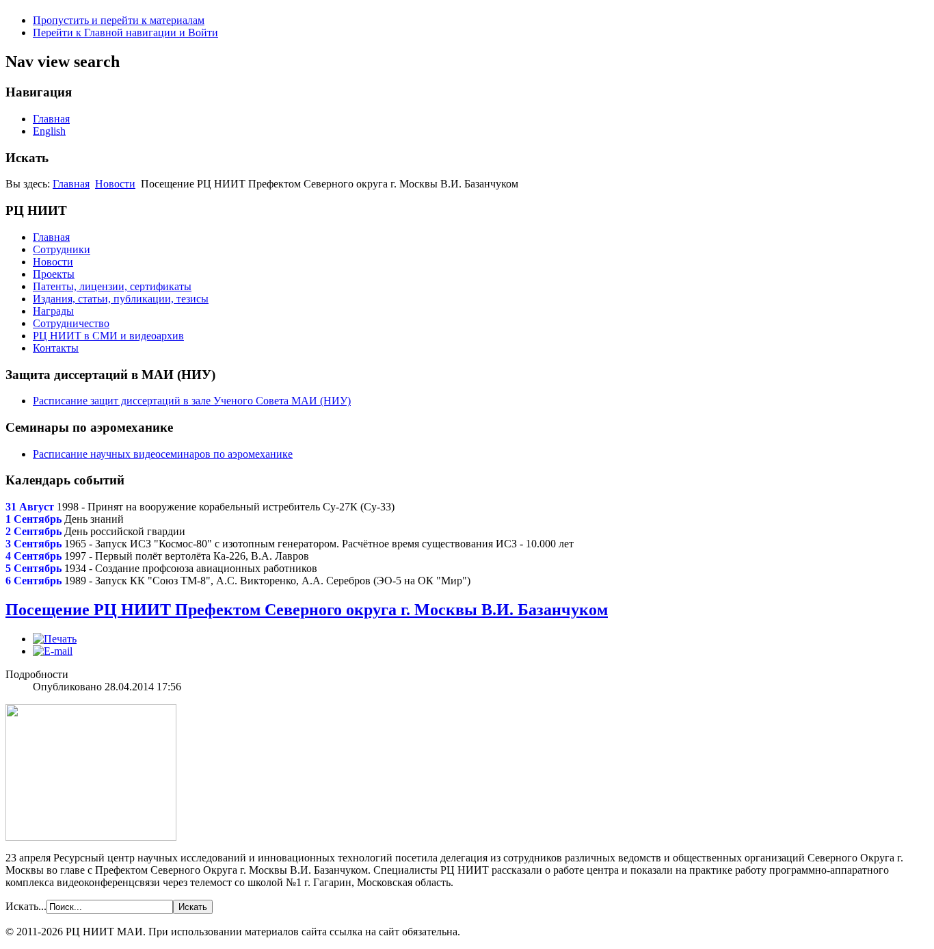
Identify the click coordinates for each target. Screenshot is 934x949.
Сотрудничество (71, 323)
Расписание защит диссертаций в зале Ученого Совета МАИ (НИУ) (192, 400)
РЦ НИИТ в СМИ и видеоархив (108, 335)
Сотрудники (61, 249)
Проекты (54, 274)
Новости (115, 184)
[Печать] (55, 639)
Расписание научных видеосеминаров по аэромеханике (163, 454)
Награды (53, 311)
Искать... (25, 906)
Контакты (56, 348)
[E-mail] (52, 651)
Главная (51, 119)
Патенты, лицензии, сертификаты (112, 286)
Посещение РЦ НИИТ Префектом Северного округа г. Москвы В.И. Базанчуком (306, 610)
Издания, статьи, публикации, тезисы (121, 298)
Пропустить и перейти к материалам (118, 20)
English (49, 131)
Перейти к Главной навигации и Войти (125, 32)
